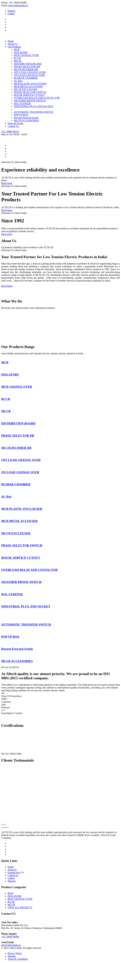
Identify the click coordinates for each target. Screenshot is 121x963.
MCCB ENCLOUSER (25, 89)
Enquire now (14, 872)
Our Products (14, 46)
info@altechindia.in (18, 5)
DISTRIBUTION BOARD (28, 63)
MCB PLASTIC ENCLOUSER (30, 83)
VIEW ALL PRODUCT (20, 907)
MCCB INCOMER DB (26, 69)
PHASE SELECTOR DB (27, 66)
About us (12, 869)
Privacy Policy (15, 953)
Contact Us (13, 126)
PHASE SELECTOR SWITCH (30, 92)
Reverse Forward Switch (26, 117)
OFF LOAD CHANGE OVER (30, 72)
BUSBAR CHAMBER (26, 78)
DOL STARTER (22, 103)
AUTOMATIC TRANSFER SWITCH (33, 112)
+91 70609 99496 (10, 936)
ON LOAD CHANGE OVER (29, 75)
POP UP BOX (21, 114)
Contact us (13, 875)
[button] (2, 827)
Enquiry (12, 10)
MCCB (17, 61)
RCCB (17, 58)
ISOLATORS (21, 52)
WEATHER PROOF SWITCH (30, 100)
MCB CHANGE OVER (26, 55)
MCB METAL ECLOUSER (28, 86)
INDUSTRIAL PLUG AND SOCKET (33, 106)
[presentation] (2, 824)
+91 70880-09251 (10, 131)
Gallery (11, 13)
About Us (12, 44)
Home (11, 41)
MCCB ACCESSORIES (26, 120)
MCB (17, 49)
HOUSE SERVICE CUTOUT (29, 95)
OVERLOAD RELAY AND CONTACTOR (37, 97)
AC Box (18, 80)
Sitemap (12, 881)
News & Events (15, 123)
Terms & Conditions (18, 959)
